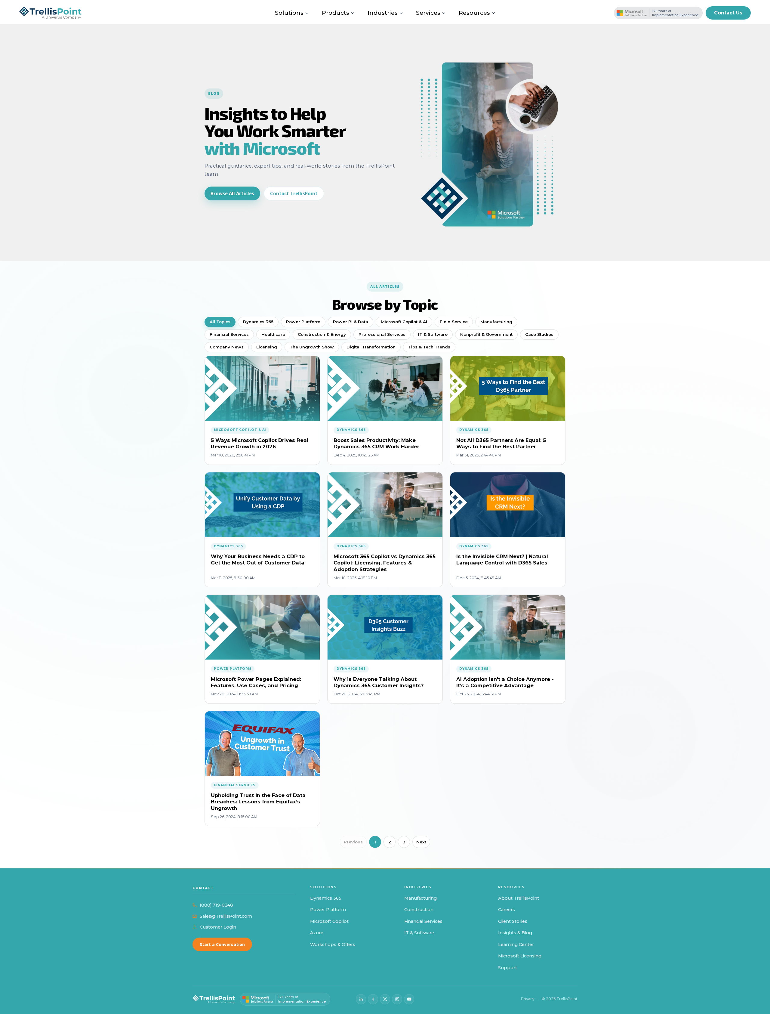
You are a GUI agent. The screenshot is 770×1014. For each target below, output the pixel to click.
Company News (227, 347)
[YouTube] (409, 999)
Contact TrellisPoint (294, 193)
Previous (353, 841)
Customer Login (218, 927)
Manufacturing (496, 321)
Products (335, 12)
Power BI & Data (350, 321)
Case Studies (539, 334)
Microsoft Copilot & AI (404, 321)
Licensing (266, 347)
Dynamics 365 (258, 321)
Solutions (289, 12)
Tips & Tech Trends (429, 347)
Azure (316, 932)
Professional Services (382, 334)
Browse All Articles (232, 193)
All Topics (220, 321)
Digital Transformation (371, 347)
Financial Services (229, 334)
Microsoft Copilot (329, 921)
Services (428, 12)
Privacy (527, 999)
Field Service (454, 321)
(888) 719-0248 (216, 905)
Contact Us (728, 13)
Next (421, 841)
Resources (474, 12)
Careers (506, 909)
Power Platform (303, 321)
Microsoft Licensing (519, 956)
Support (507, 967)
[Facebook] (373, 999)
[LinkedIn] (361, 999)
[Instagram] (397, 999)
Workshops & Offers (332, 944)
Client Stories (512, 921)
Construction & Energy (322, 334)
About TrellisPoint (518, 898)
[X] (385, 999)
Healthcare (273, 334)
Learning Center (516, 944)
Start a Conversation (222, 944)
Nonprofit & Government (486, 334)
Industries (383, 12)
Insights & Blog (515, 932)
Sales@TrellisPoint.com (226, 916)
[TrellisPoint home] (213, 999)
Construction (418, 909)
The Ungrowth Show (312, 347)
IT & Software (433, 334)
